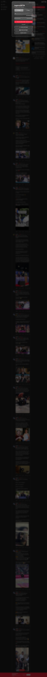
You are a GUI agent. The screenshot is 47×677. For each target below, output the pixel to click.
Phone (29, 10)
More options (24, 32)
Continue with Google (24, 27)
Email (19, 10)
